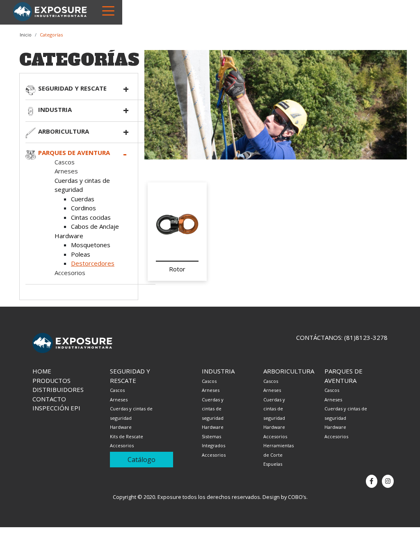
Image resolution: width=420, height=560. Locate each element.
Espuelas (272, 464)
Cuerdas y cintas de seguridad (213, 408)
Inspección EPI (56, 408)
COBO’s (297, 497)
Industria (55, 109)
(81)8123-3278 (366, 337)
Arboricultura (63, 131)
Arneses (66, 171)
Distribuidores (58, 389)
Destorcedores (92, 263)
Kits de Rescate (126, 436)
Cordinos (83, 208)
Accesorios (70, 273)
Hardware (69, 236)
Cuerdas (82, 199)
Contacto (49, 399)
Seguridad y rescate (72, 88)
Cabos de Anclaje (95, 226)
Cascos (65, 162)
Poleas (80, 254)
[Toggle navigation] (108, 10)
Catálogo (141, 459)
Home (41, 371)
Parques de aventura (74, 152)
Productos (51, 380)
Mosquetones (90, 245)
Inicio (26, 35)
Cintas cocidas (91, 217)
